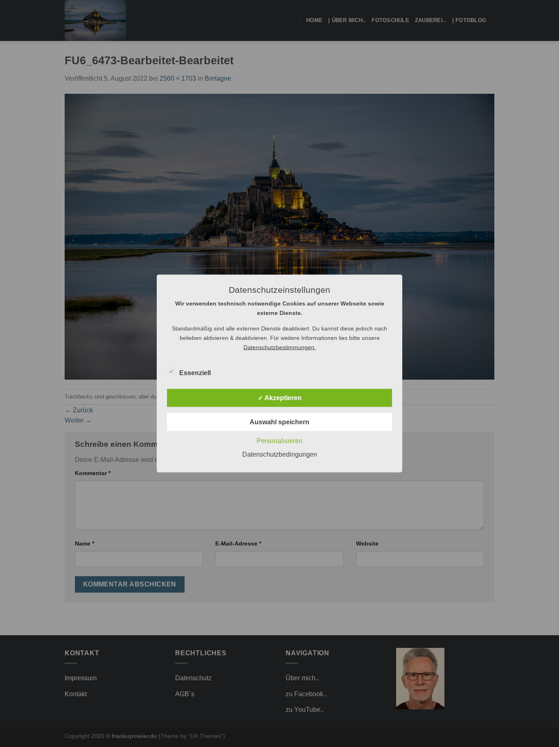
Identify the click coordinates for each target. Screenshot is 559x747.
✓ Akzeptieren (280, 397)
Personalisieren (279, 440)
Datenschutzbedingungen (279, 454)
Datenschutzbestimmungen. (279, 347)
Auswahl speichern (279, 422)
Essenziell (195, 372)
